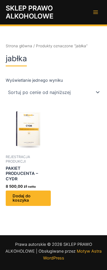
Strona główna (19, 46)
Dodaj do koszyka (22, 198)
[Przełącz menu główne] (95, 12)
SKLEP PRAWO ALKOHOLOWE (29, 12)
